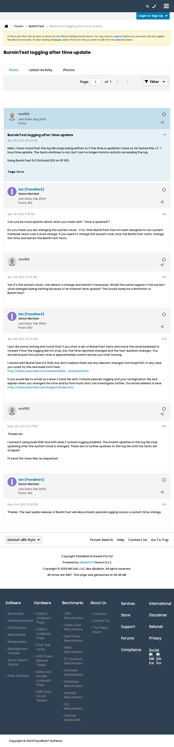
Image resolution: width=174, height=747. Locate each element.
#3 (164, 277)
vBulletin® (86, 562)
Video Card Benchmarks (73, 627)
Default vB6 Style (21, 540)
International (160, 603)
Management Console (17, 651)
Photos (69, 70)
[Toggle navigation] (166, 6)
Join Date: (25, 119)
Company (100, 613)
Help (120, 540)
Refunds (156, 626)
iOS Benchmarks (73, 706)
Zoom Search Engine (18, 662)
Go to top (160, 540)
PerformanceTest (20, 620)
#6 (164, 504)
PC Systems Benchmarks (73, 661)
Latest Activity (40, 70)
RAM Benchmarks (73, 650)
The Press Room (100, 630)
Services (128, 603)
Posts (13, 70)
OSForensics (17, 627)
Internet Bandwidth (72, 717)
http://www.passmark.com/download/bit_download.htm (48, 371)
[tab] (14, 70)
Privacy (155, 638)
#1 (165, 135)
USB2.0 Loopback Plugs (43, 633)
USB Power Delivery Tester (44, 660)
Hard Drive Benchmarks (73, 638)
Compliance (131, 649)
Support (89, 6)
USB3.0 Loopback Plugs (43, 618)
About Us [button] (104, 6)
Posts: (22, 123)
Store (125, 614)
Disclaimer (158, 614)
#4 (164, 339)
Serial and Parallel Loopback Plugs (43, 678)
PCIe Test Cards (43, 647)
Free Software (18, 675)
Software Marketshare (73, 672)
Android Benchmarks (73, 695)
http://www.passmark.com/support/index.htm (40, 387)
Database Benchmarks (73, 684)
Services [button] (63, 6)
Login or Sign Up (150, 16)
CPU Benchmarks (73, 616)
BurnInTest (16, 613)
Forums (120, 6)
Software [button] (10, 6)
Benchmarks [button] (46, 6)
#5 (164, 426)
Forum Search (101, 540)
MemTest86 (16, 635)
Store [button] (76, 6)
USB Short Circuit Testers (43, 696)
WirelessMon (17, 642)
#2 (164, 214)
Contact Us (137, 540)
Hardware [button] (27, 6)
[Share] (162, 122)
